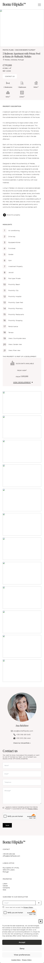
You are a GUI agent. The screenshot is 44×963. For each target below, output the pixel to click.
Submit (38, 903)
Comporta (6, 888)
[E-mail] (4, 214)
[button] (40, 921)
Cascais (5, 886)
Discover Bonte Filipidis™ (25, 50)
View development (22, 382)
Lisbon (5, 883)
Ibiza (4, 890)
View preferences (22, 955)
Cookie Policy (16, 960)
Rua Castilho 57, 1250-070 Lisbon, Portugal (11, 870)
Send (7, 825)
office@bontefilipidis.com (11, 856)
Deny (22, 949)
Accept (22, 942)
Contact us (10, 76)
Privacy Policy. (33, 809)
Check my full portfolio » (22, 743)
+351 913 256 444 (9, 854)
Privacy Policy (27, 960)
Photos (5, 50)
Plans (11, 50)
